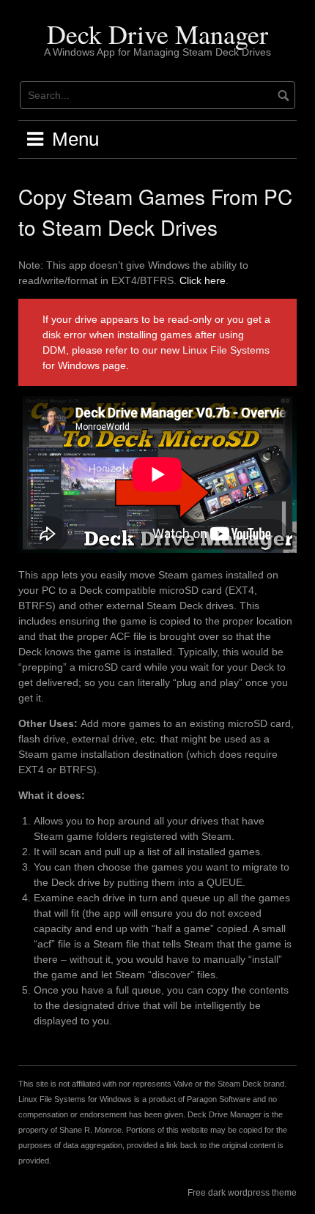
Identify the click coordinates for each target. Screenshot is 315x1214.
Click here (202, 280)
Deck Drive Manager (157, 33)
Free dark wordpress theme (242, 1193)
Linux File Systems (226, 350)
